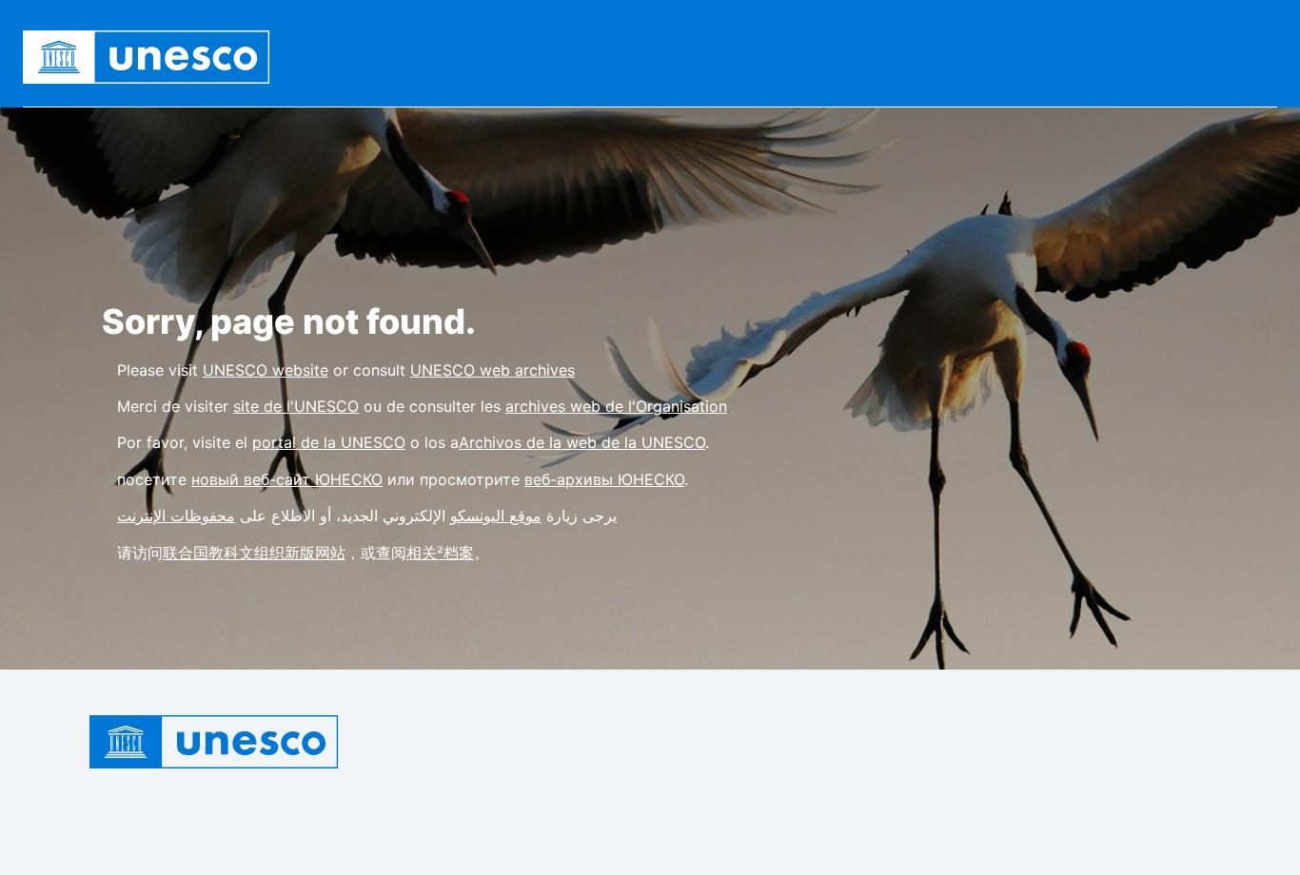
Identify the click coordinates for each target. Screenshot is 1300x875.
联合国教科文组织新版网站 (254, 552)
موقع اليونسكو (496, 515)
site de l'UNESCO (296, 406)
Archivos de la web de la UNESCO (582, 442)
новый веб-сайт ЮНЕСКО (287, 479)
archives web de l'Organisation (616, 406)
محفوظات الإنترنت (176, 515)
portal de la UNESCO (328, 442)
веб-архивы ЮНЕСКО (604, 479)
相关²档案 (440, 552)
